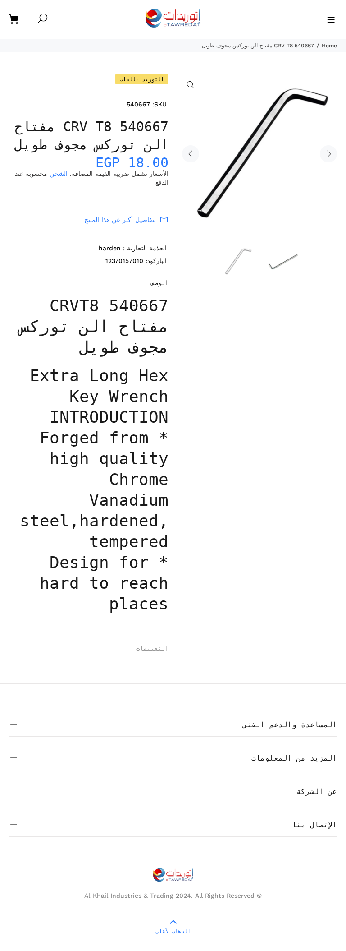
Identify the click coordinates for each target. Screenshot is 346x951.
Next (328, 153)
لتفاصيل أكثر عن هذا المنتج (120, 219)
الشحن (59, 173)
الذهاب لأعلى (173, 931)
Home (329, 45)
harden (110, 248)
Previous (190, 153)
